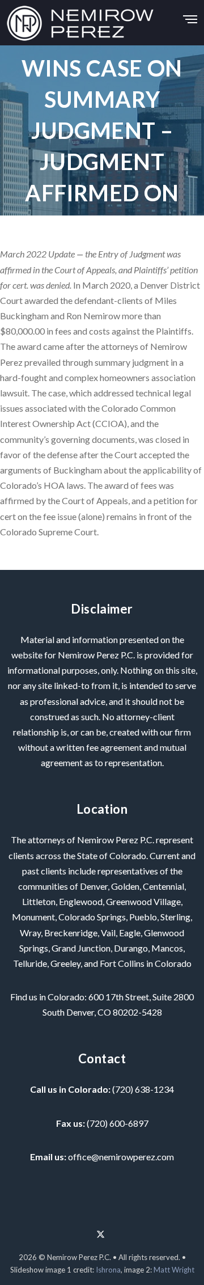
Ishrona (108, 1269)
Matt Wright (174, 1269)
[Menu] (190, 16)
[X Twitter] (100, 1229)
